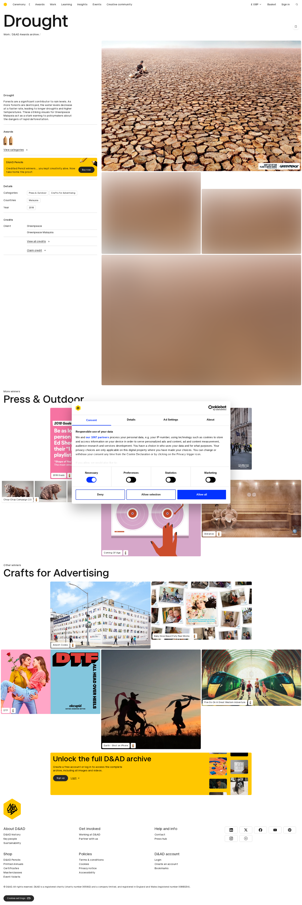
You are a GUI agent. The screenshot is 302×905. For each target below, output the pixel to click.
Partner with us (88, 838)
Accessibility (87, 872)
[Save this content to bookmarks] (295, 26)
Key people (10, 838)
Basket (271, 4)
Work (53, 4)
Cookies (84, 864)
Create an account (166, 864)
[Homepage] (5, 4)
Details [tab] (131, 419)
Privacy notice (88, 868)
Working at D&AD (89, 834)
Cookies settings (16, 898)
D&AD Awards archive (25, 34)
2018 (31, 207)
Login (158, 859)
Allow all (201, 494)
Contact (160, 834)
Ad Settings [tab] (170, 419)
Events (97, 4)
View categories (14, 149)
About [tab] (210, 419)
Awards (40, 4)
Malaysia (33, 200)
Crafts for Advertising (63, 193)
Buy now (86, 170)
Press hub (161, 838)
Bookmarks (162, 868)
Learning (66, 4)
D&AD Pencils (12, 859)
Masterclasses (13, 872)
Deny (100, 494)
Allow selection (151, 494)
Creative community (119, 4)
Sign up (61, 778)
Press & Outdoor (38, 193)
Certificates (11, 868)
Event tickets (12, 876)
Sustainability (12, 843)
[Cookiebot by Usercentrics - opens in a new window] (211, 408)
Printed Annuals (13, 864)
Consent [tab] (91, 420)
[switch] (131, 480)
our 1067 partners (97, 437)
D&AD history (12, 834)
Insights (82, 4)
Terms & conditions (91, 859)
